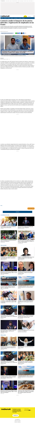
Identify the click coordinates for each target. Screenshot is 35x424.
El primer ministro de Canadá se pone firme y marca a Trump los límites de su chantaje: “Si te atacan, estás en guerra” (26, 241)
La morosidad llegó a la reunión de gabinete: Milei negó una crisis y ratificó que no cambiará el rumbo (8, 331)
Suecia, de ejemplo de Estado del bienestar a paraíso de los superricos (8, 241)
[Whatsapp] (16, 33)
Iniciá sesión (29, 16)
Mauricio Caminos (20, 274)
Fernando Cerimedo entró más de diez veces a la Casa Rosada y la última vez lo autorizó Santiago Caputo (26, 272)
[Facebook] (18, 33)
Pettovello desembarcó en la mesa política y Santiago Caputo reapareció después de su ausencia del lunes (8, 347)
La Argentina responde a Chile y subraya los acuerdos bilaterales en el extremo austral (25, 287)
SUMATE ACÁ (15, 415)
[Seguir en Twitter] (24, 410)
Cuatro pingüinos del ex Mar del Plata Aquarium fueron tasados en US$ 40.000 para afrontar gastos (9, 316)
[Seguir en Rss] (30, 410)
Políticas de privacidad (17, 420)
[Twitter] (21, 33)
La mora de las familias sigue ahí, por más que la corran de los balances (26, 331)
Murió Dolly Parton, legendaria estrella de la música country (25, 347)
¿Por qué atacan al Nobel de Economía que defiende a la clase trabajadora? (25, 227)
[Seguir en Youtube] (29, 410)
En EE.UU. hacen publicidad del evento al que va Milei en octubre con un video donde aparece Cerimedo (26, 257)
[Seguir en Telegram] (26, 410)
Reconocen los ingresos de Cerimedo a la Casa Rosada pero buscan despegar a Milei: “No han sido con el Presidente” (9, 272)
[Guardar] (25, 33)
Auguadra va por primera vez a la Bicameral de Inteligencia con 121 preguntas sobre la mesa (25, 301)
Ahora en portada (3, 245)
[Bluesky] (20, 33)
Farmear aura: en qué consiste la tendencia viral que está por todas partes (8, 227)
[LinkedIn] (23, 33)
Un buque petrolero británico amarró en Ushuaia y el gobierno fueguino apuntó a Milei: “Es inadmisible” (8, 287)
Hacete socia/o (25, 16)
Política (1, 205)
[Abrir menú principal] (34, 16)
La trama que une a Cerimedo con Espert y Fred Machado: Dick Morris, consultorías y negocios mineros (8, 257)
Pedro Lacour (2, 274)
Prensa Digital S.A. (17, 419)
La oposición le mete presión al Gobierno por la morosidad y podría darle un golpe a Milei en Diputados (9, 301)
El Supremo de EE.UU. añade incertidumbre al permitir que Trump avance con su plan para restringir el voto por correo (26, 316)
